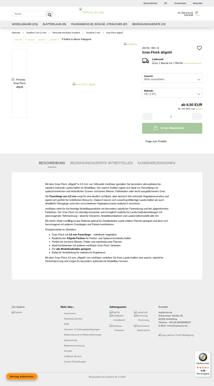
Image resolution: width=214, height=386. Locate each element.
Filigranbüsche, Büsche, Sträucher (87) (99, 24)
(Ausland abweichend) (193, 63)
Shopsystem (95, 376)
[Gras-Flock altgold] (84, 84)
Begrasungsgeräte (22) (149, 24)
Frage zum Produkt (156, 141)
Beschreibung (52, 163)
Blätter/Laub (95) (54, 24)
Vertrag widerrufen (22, 376)
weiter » (42, 39)
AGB (66, 324)
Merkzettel (197, 3)
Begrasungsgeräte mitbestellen (101, 163)
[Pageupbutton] (205, 381)
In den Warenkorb (172, 128)
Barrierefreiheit (150, 3)
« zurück (30, 39)
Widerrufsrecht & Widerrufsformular (82, 334)
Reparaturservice (73, 318)
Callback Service (73, 356)
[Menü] (209, 353)
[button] (147, 116)
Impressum (70, 313)
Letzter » (54, 39)
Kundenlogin (180, 3)
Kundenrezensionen (156, 163)
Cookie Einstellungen (75, 361)
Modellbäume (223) (25, 24)
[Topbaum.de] (92, 14)
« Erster (17, 39)
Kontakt (68, 351)
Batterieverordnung (74, 345)
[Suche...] (49, 14)
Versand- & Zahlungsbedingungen (82, 329)
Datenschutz (70, 340)
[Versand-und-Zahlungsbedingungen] (119, 312)
